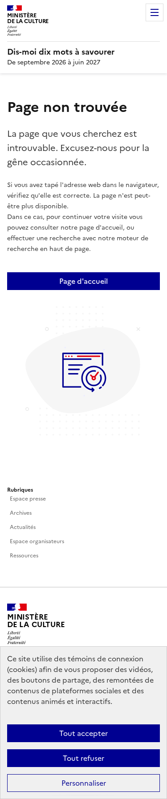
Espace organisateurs (37, 541)
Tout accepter (83, 733)
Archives (21, 513)
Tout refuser (83, 758)
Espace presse (28, 499)
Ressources (24, 556)
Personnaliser (83, 783)
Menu (154, 12)
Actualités (23, 527)
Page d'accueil (83, 281)
